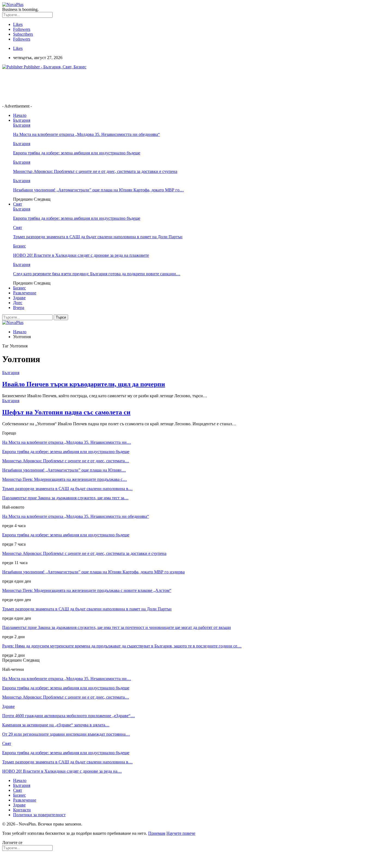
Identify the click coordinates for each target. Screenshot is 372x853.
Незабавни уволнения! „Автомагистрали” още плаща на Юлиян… (64, 470)
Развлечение (24, 293)
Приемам (156, 833)
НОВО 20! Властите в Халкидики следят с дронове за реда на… (62, 771)
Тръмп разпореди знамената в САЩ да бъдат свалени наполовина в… (67, 488)
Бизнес (19, 246)
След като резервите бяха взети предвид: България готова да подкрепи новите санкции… (96, 273)
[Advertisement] (101, 86)
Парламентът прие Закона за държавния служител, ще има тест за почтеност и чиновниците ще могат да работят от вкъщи (116, 627)
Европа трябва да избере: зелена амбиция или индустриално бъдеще (76, 153)
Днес (17, 302)
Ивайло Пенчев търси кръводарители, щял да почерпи (83, 384)
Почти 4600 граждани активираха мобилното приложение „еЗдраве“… (68, 715)
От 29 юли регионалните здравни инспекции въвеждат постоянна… (66, 734)
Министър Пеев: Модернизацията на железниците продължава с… (64, 479)
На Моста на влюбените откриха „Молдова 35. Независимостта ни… (66, 442)
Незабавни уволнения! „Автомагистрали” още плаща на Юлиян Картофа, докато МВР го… (98, 190)
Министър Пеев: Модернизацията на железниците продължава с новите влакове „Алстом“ (86, 590)
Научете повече (180, 833)
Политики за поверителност (39, 814)
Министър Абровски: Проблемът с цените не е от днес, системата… (65, 460)
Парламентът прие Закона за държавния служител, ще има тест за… (65, 498)
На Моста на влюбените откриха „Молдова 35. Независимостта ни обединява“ (86, 134)
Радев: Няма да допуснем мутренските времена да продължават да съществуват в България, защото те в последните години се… (122, 646)
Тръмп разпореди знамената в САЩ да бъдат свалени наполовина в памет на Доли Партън (97, 236)
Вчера (18, 307)
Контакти (22, 810)
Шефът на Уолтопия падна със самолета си (66, 412)
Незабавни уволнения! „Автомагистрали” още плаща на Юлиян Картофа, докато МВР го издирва (93, 572)
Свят (17, 204)
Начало (19, 115)
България (21, 120)
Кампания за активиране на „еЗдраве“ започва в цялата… (55, 725)
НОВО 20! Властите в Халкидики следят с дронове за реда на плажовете (81, 255)
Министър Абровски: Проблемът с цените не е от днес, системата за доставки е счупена (95, 171)
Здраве (19, 297)
